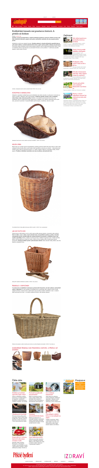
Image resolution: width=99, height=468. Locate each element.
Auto (65, 26)
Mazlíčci (73, 26)
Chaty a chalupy (18, 26)
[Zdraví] (74, 455)
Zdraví (45, 17)
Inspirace (38, 26)
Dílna (33, 26)
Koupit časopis (80, 386)
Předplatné (39, 461)
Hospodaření (54, 26)
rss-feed (17, 36)
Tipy (20, 36)
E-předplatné (47, 461)
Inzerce (56, 461)
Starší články (79, 26)
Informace (71, 461)
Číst (80, 384)
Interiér (48, 26)
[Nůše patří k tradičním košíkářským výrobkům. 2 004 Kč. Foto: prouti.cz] (37, 356)
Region (29, 26)
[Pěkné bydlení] (23, 455)
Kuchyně (60, 26)
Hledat (58, 22)
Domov (54, 17)
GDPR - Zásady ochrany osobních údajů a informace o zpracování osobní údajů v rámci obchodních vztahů (49, 466)
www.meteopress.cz (83, 24)
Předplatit (80, 382)
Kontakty (63, 461)
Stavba (25, 26)
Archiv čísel (80, 388)
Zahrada (44, 26)
